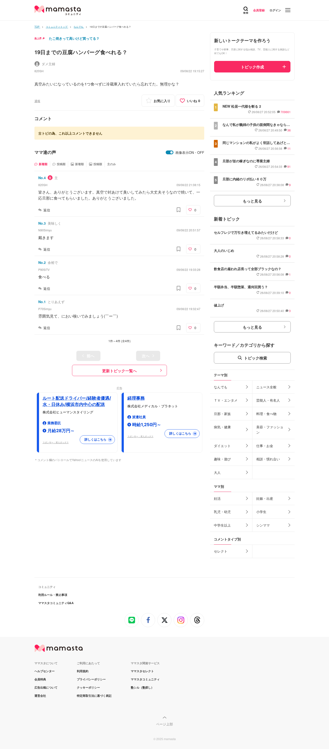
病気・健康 (222, 426)
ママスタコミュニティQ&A (56, 602)
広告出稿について (46, 687)
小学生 (261, 511)
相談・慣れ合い (268, 458)
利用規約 (82, 671)
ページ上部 (164, 724)
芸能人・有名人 (268, 400)
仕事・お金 (264, 445)
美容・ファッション (269, 429)
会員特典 (40, 679)
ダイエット (222, 445)
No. (42, 177)
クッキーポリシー (88, 687)
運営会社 (40, 695)
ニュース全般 (266, 386)
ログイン (275, 10)
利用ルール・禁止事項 (52, 594)
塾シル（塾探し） (142, 687)
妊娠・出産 (264, 498)
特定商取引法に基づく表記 (94, 695)
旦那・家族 (222, 413)
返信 (46, 210)
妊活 (217, 498)
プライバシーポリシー (91, 679)
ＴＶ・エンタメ (225, 400)
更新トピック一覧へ (119, 370)
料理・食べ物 (266, 413)
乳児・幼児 (222, 511)
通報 (37, 101)
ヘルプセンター (44, 671)
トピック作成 (252, 67)
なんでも (220, 386)
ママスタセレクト (142, 671)
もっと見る (252, 201)
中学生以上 (222, 525)
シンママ (263, 525)
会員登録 (259, 10)
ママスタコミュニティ (145, 679)
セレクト (220, 551)
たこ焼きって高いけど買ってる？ (74, 38)
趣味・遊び (222, 458)
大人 (217, 472)
